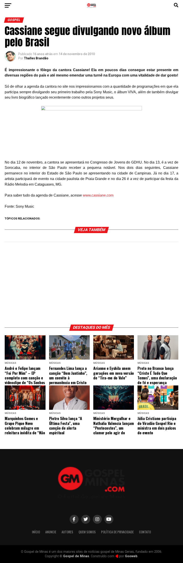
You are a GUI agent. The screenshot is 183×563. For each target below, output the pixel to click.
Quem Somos (87, 532)
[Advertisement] (91, 284)
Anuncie (50, 532)
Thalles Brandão (36, 58)
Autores (67, 532)
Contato (145, 532)
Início (36, 532)
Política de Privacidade (117, 532)
